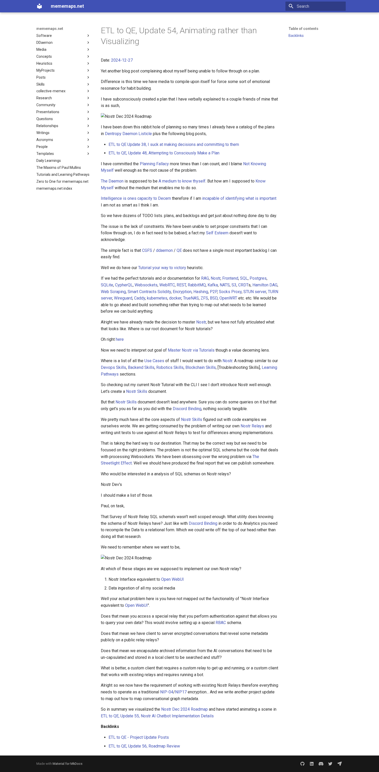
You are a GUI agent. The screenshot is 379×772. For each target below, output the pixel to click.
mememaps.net (49, 29)
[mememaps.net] (39, 6)
